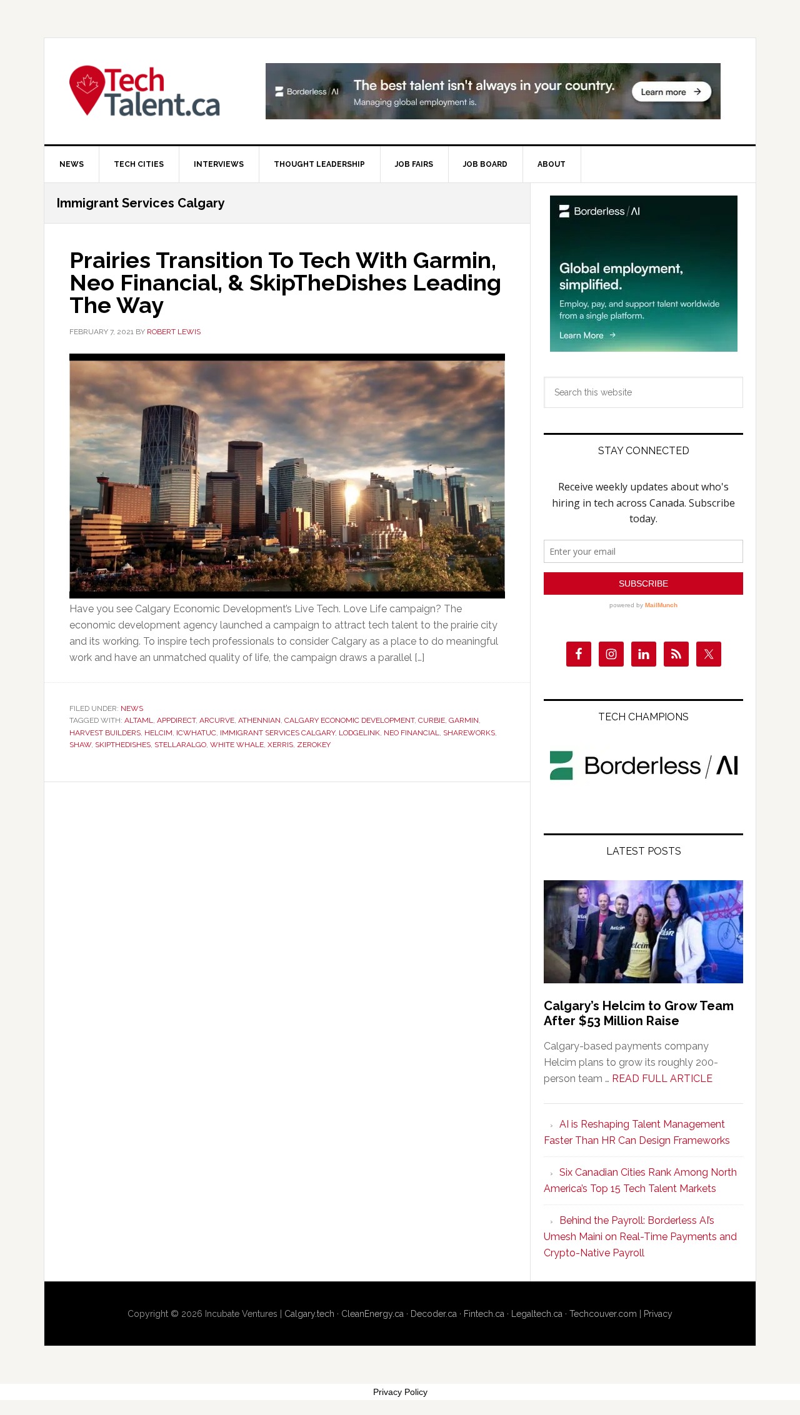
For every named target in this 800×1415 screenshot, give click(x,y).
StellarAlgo (180, 744)
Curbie (431, 720)
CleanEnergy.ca (372, 1314)
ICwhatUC (196, 732)
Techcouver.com (603, 1314)
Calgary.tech (309, 1314)
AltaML (138, 720)
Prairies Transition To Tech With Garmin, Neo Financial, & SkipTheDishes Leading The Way (285, 282)
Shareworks (469, 732)
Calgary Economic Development (349, 720)
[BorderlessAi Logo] (644, 782)
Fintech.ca (484, 1314)
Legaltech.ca (536, 1314)
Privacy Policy (400, 1392)
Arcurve (216, 720)
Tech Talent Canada (150, 91)
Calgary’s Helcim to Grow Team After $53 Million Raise (639, 1013)
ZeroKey (314, 744)
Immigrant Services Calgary (277, 732)
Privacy (658, 1314)
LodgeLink (359, 732)
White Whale (237, 744)
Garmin (464, 720)
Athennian (259, 720)
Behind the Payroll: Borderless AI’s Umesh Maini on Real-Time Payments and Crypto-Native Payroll (640, 1236)
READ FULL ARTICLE (662, 1079)
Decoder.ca (434, 1314)
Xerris (280, 744)
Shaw (80, 744)
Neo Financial (411, 732)
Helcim (158, 732)
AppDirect (176, 720)
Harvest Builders (105, 732)
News (132, 708)
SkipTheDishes (123, 744)
